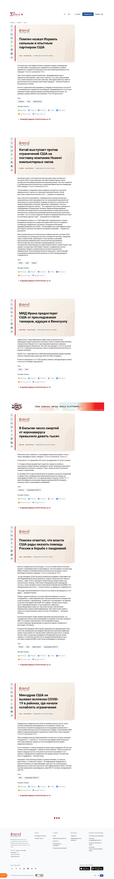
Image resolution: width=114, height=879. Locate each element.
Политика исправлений (59, 848)
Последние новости (40, 836)
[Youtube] (24, 868)
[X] (20, 868)
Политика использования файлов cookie (96, 849)
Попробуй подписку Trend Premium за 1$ (35, 119)
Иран (20, 369)
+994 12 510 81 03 (15, 854)
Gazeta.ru (63, 457)
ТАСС (42, 72)
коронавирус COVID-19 (34, 490)
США (28, 101)
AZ (98, 875)
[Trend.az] (16, 14)
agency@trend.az (15, 856)
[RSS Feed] (35, 868)
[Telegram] (28, 868)
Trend (27, 72)
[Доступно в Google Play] (97, 868)
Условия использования (96, 836)
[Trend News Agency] (16, 834)
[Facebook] (16, 868)
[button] (11, 26)
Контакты (56, 841)
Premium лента (39, 838)
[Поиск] (64, 14)
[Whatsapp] (12, 868)
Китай (20, 263)
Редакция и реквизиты (59, 838)
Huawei (34, 263)
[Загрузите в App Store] (85, 868)
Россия (21, 647)
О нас (54, 836)
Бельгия (21, 490)
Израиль (21, 101)
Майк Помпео (37, 101)
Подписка (74, 836)
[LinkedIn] (31, 868)
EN (95, 875)
